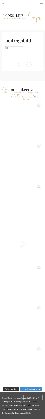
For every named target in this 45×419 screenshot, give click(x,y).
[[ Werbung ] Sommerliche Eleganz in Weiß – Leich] (22, 203)
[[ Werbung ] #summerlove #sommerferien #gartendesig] (22, 162)
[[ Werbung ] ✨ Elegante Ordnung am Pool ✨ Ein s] (22, 365)
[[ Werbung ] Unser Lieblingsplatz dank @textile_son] (22, 243)
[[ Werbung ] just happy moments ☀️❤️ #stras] (22, 122)
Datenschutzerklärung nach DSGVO (17, 413)
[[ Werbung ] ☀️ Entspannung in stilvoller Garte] (22, 325)
